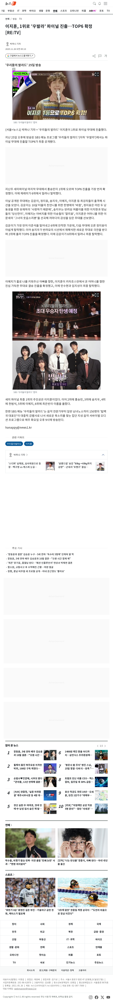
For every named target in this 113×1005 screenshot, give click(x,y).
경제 (70, 924)
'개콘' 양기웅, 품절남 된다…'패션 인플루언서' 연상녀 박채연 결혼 (40, 562)
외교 (42, 931)
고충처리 (82, 970)
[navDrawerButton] (105, 3)
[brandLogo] (10, 3)
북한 (70, 931)
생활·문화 (14, 947)
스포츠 (8, 875)
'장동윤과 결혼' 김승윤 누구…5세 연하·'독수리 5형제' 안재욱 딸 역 (41, 554)
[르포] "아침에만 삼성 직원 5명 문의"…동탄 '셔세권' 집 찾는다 (79, 809)
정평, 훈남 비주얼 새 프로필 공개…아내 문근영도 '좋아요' (36, 571)
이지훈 (29, 443)
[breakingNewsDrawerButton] (99, 3)
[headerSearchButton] (94, 3)
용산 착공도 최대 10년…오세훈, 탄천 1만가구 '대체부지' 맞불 (79, 795)
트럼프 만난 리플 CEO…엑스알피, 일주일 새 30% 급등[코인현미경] (79, 782)
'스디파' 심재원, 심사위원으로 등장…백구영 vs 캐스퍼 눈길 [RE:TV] (24, 465)
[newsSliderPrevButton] (97, 745)
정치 (14, 924)
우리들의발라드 (14, 443)
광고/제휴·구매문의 (47, 970)
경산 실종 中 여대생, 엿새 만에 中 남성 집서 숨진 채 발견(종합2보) (28, 809)
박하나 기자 (15, 43)
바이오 (98, 939)
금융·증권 (99, 931)
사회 (42, 924)
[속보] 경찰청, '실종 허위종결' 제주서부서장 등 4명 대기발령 (28, 795)
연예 (7, 19)
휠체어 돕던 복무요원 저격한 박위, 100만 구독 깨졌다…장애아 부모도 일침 (28, 769)
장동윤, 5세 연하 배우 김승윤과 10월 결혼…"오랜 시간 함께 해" (39, 558)
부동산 (42, 939)
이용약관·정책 (67, 970)
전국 (14, 931)
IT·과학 (71, 939)
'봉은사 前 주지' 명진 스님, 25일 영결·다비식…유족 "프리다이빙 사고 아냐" (79, 769)
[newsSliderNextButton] (105, 745)
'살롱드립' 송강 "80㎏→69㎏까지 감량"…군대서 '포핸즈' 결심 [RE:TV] (75, 465)
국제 (99, 924)
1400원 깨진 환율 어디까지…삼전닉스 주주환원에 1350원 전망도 (77, 755)
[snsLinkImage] (90, 997)
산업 (14, 939)
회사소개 (31, 970)
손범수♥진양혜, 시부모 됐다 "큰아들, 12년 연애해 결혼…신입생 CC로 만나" (28, 782)
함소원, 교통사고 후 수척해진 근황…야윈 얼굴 (30, 567)
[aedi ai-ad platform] (29, 72)
